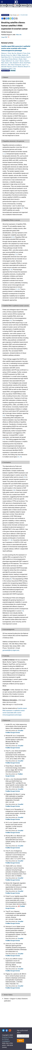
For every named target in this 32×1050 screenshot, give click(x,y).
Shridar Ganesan (6, 32)
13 (10, 320)
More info (18, 34)
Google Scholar (15, 732)
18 (11, 540)
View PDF (4, 37)
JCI (19, 906)
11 (16, 289)
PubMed (8, 732)
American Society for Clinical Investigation (7, 1039)
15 (20, 457)
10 (11, 270)
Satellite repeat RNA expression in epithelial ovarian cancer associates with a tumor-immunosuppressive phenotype (15, 48)
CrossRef (20, 730)
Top (30, 5)
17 (9, 540)
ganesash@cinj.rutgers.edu (11, 650)
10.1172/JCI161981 (23, 15)
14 (18, 457)
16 (14, 490)
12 (18, 289)
